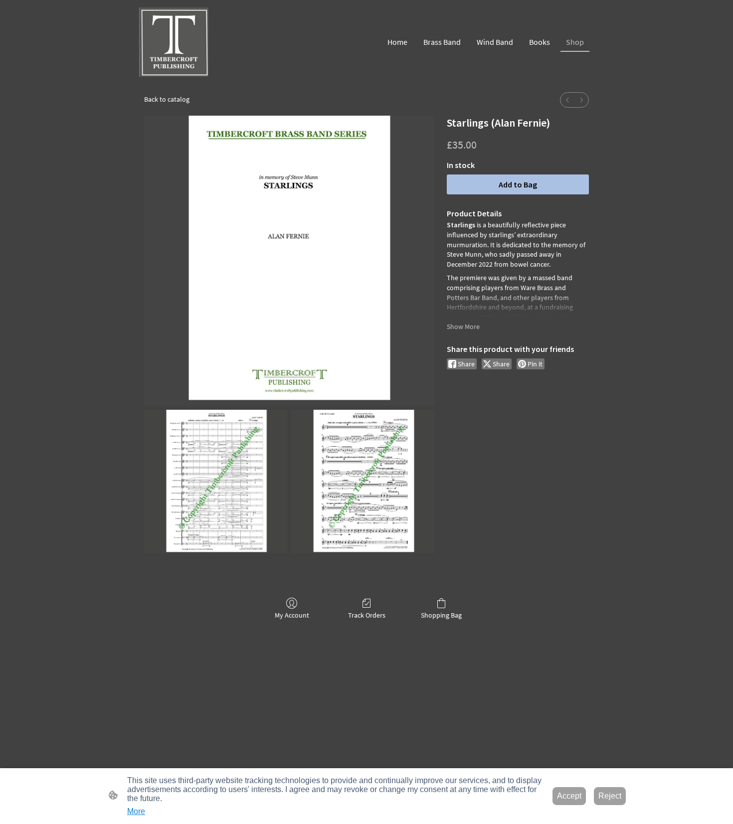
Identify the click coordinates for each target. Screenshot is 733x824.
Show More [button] (463, 326)
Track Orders (366, 615)
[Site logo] (173, 42)
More (136, 811)
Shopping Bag (441, 615)
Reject (609, 796)
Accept (569, 796)
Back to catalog (166, 99)
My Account (292, 615)
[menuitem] (567, 100)
